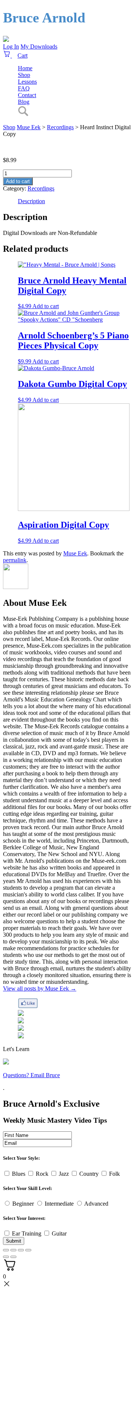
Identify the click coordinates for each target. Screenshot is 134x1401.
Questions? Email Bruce (31, 1075)
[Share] (13, 1250)
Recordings (41, 188)
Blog (23, 102)
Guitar (59, 1233)
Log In (11, 46)
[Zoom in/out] (28, 1250)
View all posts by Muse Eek (39, 988)
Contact (27, 95)
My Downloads (38, 46)
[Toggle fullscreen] (21, 1250)
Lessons (27, 81)
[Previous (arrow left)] (6, 1257)
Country (89, 1174)
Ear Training (26, 1233)
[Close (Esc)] (6, 1250)
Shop (24, 75)
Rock (42, 1174)
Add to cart (18, 181)
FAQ (24, 88)
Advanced (96, 1203)
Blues (18, 1174)
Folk (114, 1174)
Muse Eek (29, 127)
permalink (14, 560)
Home (25, 68)
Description (31, 201)
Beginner (23, 1203)
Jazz (64, 1174)
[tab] (74, 201)
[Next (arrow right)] (13, 1257)
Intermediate (59, 1203)
